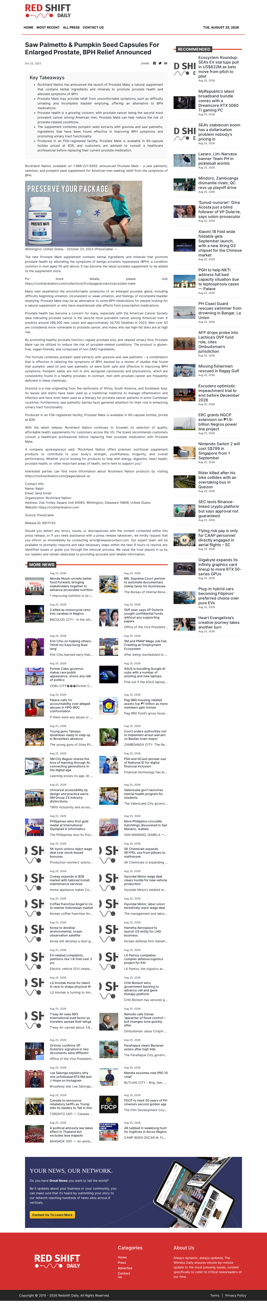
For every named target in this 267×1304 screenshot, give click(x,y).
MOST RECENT (48, 27)
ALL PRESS (71, 27)
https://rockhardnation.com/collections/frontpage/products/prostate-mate (80, 283)
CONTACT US (93, 27)
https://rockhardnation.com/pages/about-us (57, 476)
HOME (28, 27)
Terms (214, 1295)
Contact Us (124, 1275)
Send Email (43, 493)
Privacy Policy (235, 1295)
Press (122, 1262)
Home (122, 1257)
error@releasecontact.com (109, 540)
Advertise (125, 1268)
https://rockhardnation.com (59, 507)
